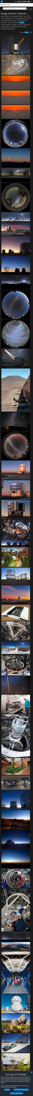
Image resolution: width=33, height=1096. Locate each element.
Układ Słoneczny (5, 26)
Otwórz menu (6, 5)
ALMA (24, 16)
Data (31, 32)
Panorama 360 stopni (17, 16)
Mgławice (15, 22)
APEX (28, 16)
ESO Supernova (19, 18)
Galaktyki (13, 20)
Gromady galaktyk (22, 20)
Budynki (14, 24)
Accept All (7, 1089)
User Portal (24, 1)
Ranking (26, 32)
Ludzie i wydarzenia (6, 24)
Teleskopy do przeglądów (8, 28)
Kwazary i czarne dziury (24, 24)
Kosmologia (8, 18)
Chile (2, 18)
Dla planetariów (5, 20)
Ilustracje (4, 22)
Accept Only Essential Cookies (21, 1089)
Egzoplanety (28, 18)
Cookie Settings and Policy (16, 1093)
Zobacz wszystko (5, 16)
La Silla (10, 22)
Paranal (22, 22)
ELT (13, 18)
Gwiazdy (24, 26)
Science (19, 1)
